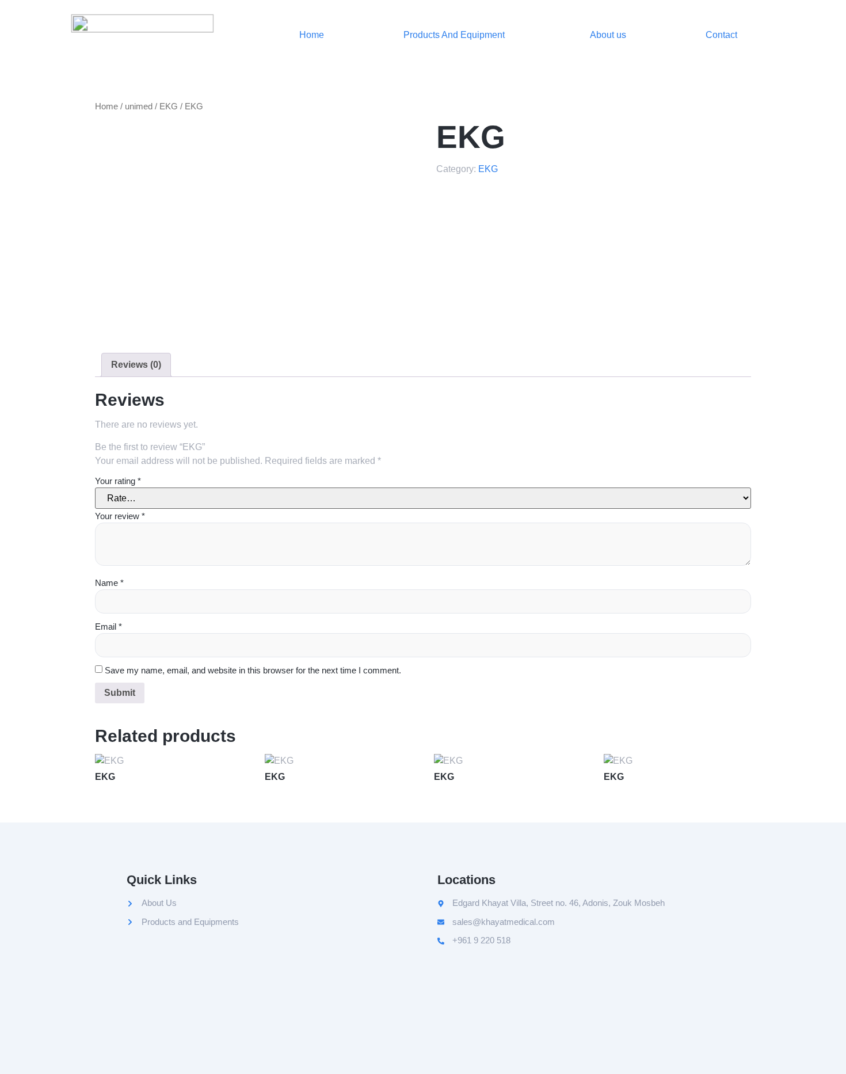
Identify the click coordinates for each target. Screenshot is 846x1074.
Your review (120, 516)
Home (311, 35)
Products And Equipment (454, 35)
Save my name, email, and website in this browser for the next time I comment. (253, 670)
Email (108, 626)
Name (109, 582)
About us (608, 35)
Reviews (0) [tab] (136, 365)
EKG (168, 106)
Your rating (118, 481)
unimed (139, 106)
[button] (456, 35)
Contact (721, 35)
